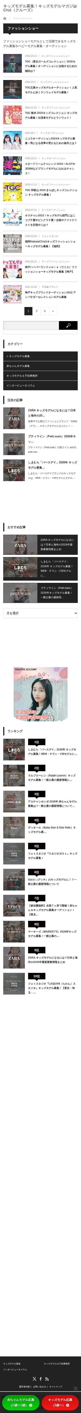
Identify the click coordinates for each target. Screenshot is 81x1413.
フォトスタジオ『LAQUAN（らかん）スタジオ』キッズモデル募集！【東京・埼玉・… (52, 988)
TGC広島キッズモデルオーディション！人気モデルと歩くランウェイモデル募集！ (51, 90)
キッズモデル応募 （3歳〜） (61, 1402)
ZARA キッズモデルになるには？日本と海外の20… (52, 413)
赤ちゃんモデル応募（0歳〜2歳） (20, 1402)
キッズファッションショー (56, 56)
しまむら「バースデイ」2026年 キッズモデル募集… (52, 465)
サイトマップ (55, 1387)
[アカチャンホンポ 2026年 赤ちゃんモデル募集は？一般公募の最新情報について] (14, 801)
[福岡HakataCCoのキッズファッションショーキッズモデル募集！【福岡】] (12, 243)
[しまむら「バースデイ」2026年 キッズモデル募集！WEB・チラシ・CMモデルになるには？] (14, 749)
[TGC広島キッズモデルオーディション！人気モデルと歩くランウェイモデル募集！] (12, 89)
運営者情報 (24, 1387)
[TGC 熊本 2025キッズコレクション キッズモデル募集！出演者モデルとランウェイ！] (12, 115)
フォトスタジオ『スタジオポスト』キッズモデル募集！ (52, 855)
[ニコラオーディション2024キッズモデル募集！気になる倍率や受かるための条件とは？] (12, 140)
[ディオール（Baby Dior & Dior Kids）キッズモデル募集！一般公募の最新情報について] (14, 827)
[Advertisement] (40, 502)
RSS (46, 1378)
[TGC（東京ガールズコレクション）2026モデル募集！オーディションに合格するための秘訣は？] (12, 63)
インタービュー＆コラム (20, 385)
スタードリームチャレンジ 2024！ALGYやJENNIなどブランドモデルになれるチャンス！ (50, 168)
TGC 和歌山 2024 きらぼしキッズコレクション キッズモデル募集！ (51, 192)
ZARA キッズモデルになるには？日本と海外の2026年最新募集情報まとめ (57, 544)
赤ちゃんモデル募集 (18, 366)
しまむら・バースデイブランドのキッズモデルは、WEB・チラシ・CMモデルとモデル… (52, 475)
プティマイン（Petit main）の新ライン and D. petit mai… (52, 449)
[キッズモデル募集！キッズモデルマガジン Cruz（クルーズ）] (42, 8)
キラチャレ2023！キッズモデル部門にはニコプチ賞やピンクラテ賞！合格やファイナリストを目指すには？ (51, 220)
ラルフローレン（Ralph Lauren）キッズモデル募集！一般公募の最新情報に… (52, 777)
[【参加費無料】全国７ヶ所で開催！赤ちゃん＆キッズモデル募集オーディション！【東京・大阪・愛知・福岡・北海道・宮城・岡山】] (14, 905)
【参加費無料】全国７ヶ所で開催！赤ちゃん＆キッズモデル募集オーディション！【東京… (52, 910)
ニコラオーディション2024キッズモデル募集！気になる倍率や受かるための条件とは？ (51, 141)
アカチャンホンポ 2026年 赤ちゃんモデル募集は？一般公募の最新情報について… (52, 803)
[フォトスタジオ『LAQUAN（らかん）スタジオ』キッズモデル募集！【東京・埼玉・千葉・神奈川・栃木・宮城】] (14, 984)
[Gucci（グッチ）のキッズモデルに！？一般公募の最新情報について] (14, 879)
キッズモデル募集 (19, 356)
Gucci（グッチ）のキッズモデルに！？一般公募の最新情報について (52, 881)
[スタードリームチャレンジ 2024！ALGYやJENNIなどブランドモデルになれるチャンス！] (12, 165)
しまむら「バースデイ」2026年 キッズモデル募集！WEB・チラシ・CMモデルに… (57, 568)
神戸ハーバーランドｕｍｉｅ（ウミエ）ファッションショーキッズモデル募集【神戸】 (51, 269)
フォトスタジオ (50, 236)
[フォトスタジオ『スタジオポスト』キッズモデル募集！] (14, 853)
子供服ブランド (50, 287)
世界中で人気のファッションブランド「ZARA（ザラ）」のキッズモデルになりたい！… (52, 423)
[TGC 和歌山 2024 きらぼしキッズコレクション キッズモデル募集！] (12, 192)
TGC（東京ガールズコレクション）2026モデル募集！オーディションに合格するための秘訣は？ (51, 66)
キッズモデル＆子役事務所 (22, 375)
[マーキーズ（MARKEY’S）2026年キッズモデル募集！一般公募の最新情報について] (14, 932)
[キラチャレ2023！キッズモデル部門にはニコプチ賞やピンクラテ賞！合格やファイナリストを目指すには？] (12, 217)
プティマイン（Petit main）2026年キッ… (52, 439)
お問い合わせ (39, 1387)
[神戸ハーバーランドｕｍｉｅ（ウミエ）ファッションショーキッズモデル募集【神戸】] (12, 269)
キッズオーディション (52, 133)
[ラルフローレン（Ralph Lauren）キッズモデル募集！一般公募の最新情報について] (14, 775)
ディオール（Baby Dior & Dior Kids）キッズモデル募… (52, 829)
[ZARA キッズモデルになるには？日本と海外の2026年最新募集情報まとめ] (14, 958)
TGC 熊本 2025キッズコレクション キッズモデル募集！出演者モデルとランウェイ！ (51, 115)
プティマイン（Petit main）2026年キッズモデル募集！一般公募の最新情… (57, 592)
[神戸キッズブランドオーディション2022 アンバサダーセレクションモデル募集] (12, 294)
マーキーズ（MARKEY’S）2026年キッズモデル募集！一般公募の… (52, 934)
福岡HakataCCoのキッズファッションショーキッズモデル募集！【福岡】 (50, 244)
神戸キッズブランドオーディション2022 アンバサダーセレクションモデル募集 (50, 295)
